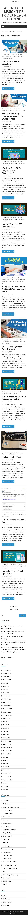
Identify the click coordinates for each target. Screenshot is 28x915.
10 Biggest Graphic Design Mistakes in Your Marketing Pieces (13, 289)
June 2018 (6, 760)
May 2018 (6, 763)
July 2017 (6, 783)
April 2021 (6, 693)
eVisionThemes (13, 913)
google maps (6, 826)
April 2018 (6, 767)
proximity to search (8, 855)
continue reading (7, 88)
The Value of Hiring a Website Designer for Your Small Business (13, 116)
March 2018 (6, 770)
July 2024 (6, 683)
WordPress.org (7, 905)
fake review (6, 817)
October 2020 (7, 712)
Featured (5, 820)
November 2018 (7, 751)
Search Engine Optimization (11, 868)
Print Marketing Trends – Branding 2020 (12, 347)
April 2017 (6, 789)
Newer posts (13, 609)
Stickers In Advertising (11, 457)
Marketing (12, 54)
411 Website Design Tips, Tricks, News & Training (14, 13)
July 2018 (6, 757)
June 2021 (6, 686)
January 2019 (7, 744)
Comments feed (7, 902)
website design (8, 58)
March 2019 (6, 738)
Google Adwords (7, 823)
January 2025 (7, 680)
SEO (3, 163)
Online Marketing (8, 849)
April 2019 (6, 734)
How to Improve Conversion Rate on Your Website (14, 398)
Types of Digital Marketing (10, 875)
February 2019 (7, 741)
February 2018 (7, 773)
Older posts (14, 606)
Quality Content (7, 858)
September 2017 (7, 779)
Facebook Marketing (8, 813)
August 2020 (6, 718)
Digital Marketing (8, 804)
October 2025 (7, 676)
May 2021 (5, 689)
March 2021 (6, 696)
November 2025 (7, 673)
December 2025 (7, 670)
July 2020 (6, 722)
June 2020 (6, 725)
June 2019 (6, 728)
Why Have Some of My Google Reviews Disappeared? (11, 170)
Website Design (5, 56)
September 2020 (7, 715)
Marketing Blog (19, 54)
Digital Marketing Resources (16, 161)
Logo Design (12, 278)
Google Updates (7, 836)
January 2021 (7, 702)
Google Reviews (7, 833)
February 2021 (7, 699)
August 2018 (6, 754)
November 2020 (7, 709)
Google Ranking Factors (9, 829)
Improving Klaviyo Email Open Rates (12, 572)
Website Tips (6, 884)
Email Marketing (5, 566)
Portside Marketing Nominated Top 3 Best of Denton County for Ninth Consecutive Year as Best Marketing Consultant (13, 650)
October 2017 (7, 776)
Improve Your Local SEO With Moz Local (12, 225)
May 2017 (6, 786)
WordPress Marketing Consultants (11, 62)
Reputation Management (10, 865)
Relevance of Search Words (10, 862)
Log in (4, 895)
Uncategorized (13, 391)
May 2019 (5, 731)
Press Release (7, 852)
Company (5, 800)
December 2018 (7, 747)
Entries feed (6, 899)
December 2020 (7, 705)
